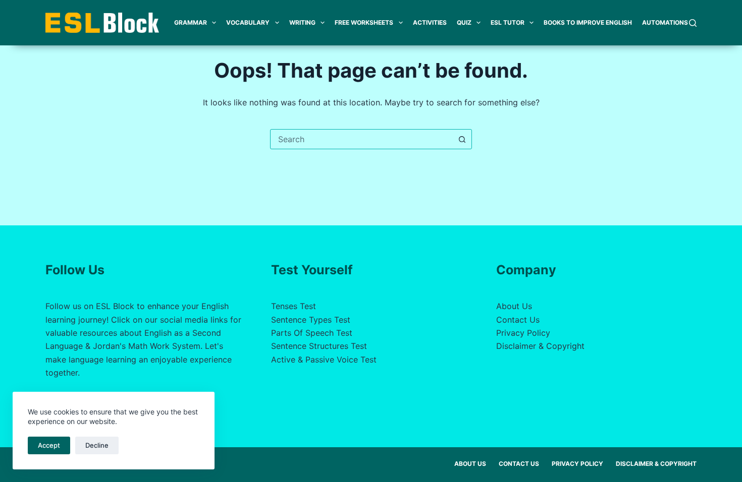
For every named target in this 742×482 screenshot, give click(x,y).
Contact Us (518, 320)
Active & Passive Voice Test (324, 359)
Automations (665, 22)
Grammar (190, 22)
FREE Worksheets (364, 22)
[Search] (693, 23)
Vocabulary (248, 22)
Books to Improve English (588, 22)
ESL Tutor (507, 22)
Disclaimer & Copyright (540, 346)
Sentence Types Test (310, 320)
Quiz (464, 22)
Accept (49, 445)
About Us (514, 306)
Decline (97, 445)
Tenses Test (293, 306)
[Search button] (461, 139)
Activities (430, 22)
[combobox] (361, 139)
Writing (302, 22)
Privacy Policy (523, 333)
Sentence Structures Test (319, 346)
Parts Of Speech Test (311, 333)
